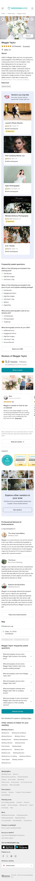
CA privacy (4, 785)
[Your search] (2, 19)
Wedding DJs (5, 733)
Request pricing (17, 711)
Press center (12, 779)
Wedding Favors (6, 763)
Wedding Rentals (20, 743)
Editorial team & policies (8, 777)
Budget (3, 805)
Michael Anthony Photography (16, 216)
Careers (3, 779)
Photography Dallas (7, 639)
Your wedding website (8, 802)
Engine (31, 805)
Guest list (26, 802)
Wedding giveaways (7, 818)
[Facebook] (3, 856)
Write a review (17, 370)
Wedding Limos (5, 753)
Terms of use (5, 782)
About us (15, 774)
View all (28, 36)
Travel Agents (5, 759)
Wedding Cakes (19, 749)
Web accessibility (15, 785)
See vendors (17, 510)
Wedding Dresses (6, 749)
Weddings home (6, 774)
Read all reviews (16, 442)
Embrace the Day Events (16, 585)
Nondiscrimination (23, 777)
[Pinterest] (11, 856)
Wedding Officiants (7, 743)
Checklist (19, 802)
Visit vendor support (7, 838)
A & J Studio (10, 246)
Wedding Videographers (21, 739)
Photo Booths (5, 746)
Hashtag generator (22, 815)
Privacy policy (15, 782)
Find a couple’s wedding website (11, 828)
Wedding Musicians (18, 753)
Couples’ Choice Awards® (23, 792)
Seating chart (23, 805)
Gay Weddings (5, 795)
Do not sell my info (26, 782)
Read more (5, 83)
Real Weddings (17, 820)
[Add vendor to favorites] (32, 19)
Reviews (11, 792)
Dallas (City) (11, 13)
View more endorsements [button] (17, 615)
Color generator (6, 820)
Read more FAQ (17, 349)
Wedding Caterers (20, 736)
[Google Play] (21, 848)
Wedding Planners (6, 736)
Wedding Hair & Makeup (19, 733)
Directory (4, 792)
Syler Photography (12, 186)
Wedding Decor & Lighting (9, 756)
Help (11, 808)
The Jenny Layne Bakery (16, 533)
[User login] (32, 8)
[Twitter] (7, 856)
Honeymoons (28, 820)
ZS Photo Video (26, 718)
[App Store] (8, 848)
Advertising (20, 779)
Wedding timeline (20, 818)
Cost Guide (4, 808)
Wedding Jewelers (17, 759)
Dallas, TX (7, 50)
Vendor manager (13, 805)
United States (10, 865)
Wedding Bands (16, 746)
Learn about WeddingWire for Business (13, 835)
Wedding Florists (6, 739)
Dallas (3, 13)
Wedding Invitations (25, 756)
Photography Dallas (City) (21, 639)
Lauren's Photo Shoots (14, 123)
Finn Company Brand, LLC (15, 156)
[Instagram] (15, 856)
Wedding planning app (8, 815)
